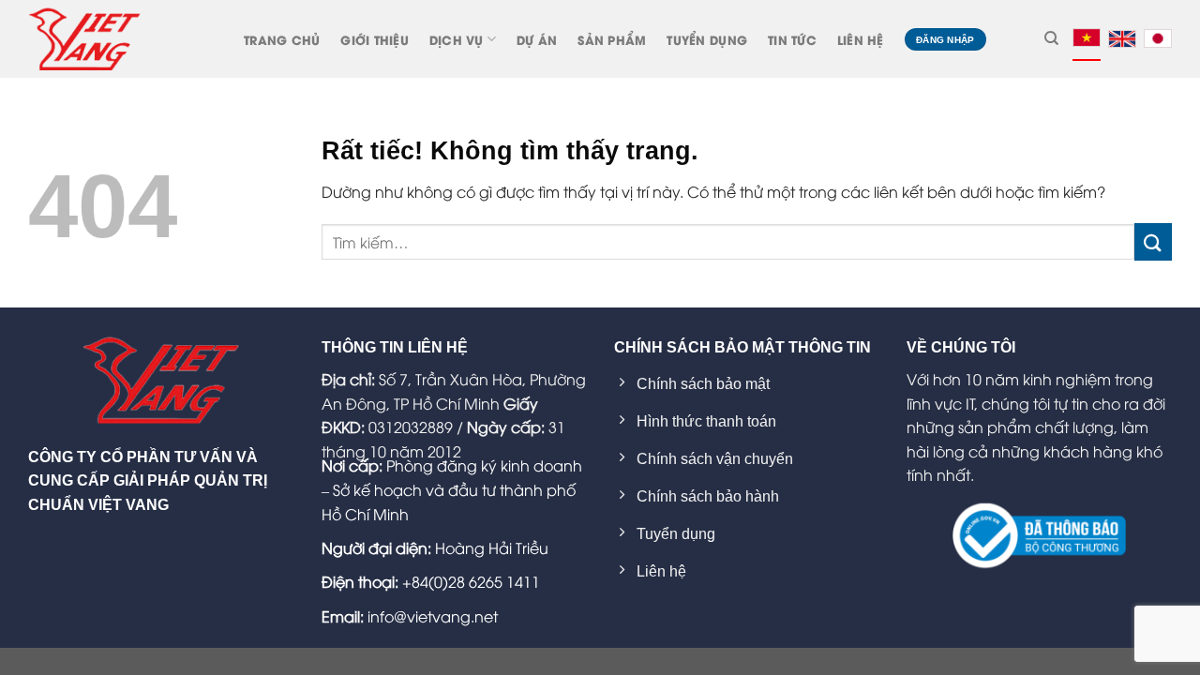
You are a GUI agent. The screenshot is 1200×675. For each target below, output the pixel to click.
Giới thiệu (374, 39)
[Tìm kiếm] (1051, 38)
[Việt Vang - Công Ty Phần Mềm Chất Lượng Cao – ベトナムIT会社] (84, 38)
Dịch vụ (456, 39)
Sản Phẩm (612, 39)
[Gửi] (1153, 241)
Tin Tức (792, 39)
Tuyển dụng (707, 39)
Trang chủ (282, 39)
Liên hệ (860, 39)
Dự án (537, 39)
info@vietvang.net (433, 616)
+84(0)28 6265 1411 (471, 581)
